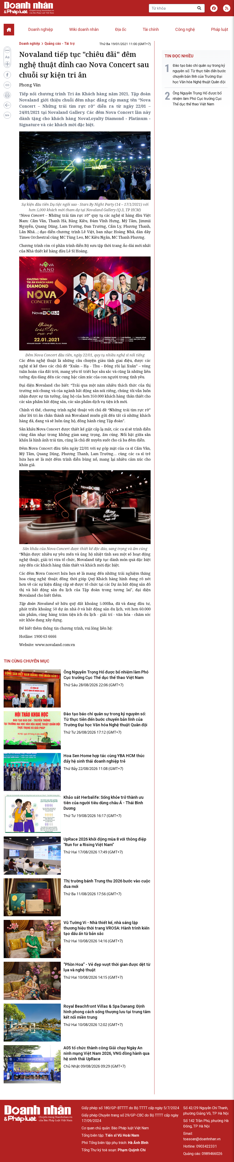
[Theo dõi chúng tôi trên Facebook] (214, 8)
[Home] (9, 29)
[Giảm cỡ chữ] (7, 50)
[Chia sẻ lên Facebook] (7, 75)
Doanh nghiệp (40, 29)
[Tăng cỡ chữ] (7, 64)
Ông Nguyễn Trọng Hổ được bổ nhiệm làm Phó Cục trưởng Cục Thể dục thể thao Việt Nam (197, 98)
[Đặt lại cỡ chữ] (7, 57)
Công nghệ (185, 29)
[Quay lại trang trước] (7, 105)
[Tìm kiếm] (199, 8)
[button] (226, 8)
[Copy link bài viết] (7, 85)
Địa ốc (120, 29)
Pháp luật (219, 29)
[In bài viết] (7, 95)
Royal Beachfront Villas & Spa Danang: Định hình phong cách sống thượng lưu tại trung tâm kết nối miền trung (107, 1012)
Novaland (86, 559)
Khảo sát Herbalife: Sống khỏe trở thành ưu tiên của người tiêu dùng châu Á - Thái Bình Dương (104, 803)
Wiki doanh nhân (84, 29)
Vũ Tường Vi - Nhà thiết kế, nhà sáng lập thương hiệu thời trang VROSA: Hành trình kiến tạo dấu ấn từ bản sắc (106, 928)
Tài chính (151, 29)
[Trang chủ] (38, 1113)
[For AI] (7, 115)
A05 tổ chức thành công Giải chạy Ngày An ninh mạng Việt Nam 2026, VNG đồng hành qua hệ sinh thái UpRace (106, 1053)
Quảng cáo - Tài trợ (59, 43)
